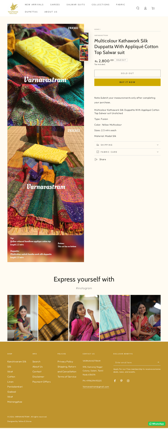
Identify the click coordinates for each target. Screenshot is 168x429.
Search (36, 361)
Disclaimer (38, 376)
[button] (138, 8)
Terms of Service (67, 376)
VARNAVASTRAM (22, 417)
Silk (9, 366)
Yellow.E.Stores (25, 421)
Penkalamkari (15, 386)
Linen (10, 381)
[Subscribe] (159, 362)
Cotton (11, 376)
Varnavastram (101, 35)
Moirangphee (14, 401)
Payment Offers (41, 381)
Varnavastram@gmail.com (96, 386)
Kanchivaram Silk (16, 361)
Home (96, 29)
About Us (37, 366)
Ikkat (10, 371)
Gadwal (11, 391)
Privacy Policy (65, 361)
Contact (37, 371)
